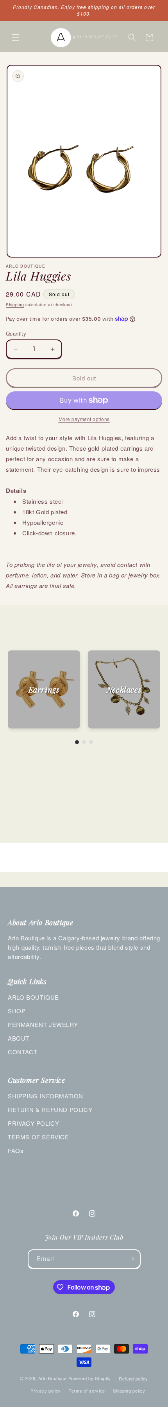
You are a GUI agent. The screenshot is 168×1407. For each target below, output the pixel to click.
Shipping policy (129, 1390)
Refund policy (133, 1378)
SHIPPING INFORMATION (45, 1096)
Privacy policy (45, 1390)
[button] (15, 37)
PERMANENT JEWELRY (43, 1024)
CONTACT (22, 1052)
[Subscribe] (131, 1258)
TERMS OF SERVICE (38, 1137)
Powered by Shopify (89, 1378)
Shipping (15, 304)
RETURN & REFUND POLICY (50, 1109)
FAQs (15, 1150)
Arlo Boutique (52, 1378)
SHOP (16, 1011)
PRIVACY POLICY (33, 1123)
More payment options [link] (84, 419)
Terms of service (87, 1390)
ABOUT (18, 1038)
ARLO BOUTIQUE (33, 997)
